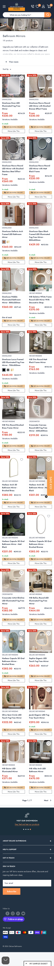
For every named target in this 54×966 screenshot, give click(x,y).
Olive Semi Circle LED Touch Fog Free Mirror (12, 716)
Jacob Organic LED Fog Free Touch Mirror (39, 716)
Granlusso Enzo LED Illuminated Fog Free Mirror (11, 106)
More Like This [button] (13, 131)
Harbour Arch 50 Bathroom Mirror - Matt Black (39, 487)
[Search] (47, 14)
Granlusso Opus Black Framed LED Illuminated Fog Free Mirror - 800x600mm (39, 235)
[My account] (43, 6)
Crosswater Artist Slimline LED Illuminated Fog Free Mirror (13, 600)
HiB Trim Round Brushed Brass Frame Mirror (13, 426)
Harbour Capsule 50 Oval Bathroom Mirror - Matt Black (13, 544)
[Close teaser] (46, 496)
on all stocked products (29, 824)
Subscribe (11, 891)
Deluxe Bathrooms (10, 481)
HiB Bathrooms (35, 293)
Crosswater (34, 421)
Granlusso (6, 99)
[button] (50, 483)
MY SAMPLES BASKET (38, 963)
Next (46, 800)
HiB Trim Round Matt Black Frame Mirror (38, 361)
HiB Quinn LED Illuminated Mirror (10, 770)
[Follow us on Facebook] (7, 913)
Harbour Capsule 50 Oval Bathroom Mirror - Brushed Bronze (40, 544)
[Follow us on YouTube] (23, 913)
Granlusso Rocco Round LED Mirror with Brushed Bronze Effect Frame (39, 106)
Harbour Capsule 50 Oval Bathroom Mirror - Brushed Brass (13, 661)
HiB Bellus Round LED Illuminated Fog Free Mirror (39, 600)
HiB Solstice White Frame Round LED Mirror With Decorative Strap (40, 299)
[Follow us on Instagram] (13, 913)
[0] (37, 6)
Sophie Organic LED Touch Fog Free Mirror (39, 660)
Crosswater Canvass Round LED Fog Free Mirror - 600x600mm (38, 428)
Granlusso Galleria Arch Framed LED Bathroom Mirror (12, 234)
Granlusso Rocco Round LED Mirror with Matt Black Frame (39, 168)
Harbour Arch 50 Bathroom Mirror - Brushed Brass (9, 487)
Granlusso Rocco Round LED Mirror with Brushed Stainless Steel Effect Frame (12, 170)
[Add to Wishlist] (21, 78)
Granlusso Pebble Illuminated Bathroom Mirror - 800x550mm (11, 299)
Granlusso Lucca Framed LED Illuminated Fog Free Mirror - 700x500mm (13, 362)
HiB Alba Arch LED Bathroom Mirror (37, 770)
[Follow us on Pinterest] (18, 913)
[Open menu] (4, 6)
